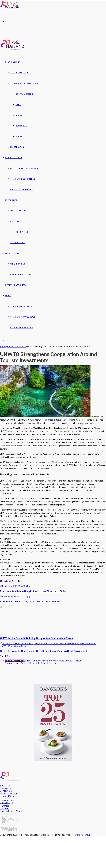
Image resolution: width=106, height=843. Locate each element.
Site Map (4, 808)
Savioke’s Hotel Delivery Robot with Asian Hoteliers (30, 663)
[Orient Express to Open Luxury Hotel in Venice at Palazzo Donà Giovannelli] (53, 646)
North (19, 115)
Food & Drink (12, 253)
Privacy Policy (7, 796)
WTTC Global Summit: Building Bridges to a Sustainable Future (36, 638)
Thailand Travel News (23, 317)
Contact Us (6, 791)
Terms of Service (9, 793)
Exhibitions (22, 232)
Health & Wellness (16, 285)
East (18, 105)
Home (3, 346)
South (19, 136)
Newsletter (6, 788)
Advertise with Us (9, 803)
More (8, 296)
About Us (5, 785)
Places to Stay (13, 158)
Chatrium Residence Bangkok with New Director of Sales (33, 591)
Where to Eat (17, 264)
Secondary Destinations (24, 83)
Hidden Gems (17, 147)
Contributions (7, 800)
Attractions (17, 243)
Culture (15, 221)
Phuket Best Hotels (21, 190)
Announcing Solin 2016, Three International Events (30, 601)
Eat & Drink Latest (21, 274)
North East (22, 126)
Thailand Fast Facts (22, 306)
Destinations (12, 62)
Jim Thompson (18, 211)
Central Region (24, 94)
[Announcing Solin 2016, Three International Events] (15, 596)
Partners (4, 806)
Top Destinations (20, 73)
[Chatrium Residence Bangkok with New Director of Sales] (15, 586)
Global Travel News (21, 328)
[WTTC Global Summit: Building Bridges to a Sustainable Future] (25, 633)
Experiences (12, 200)
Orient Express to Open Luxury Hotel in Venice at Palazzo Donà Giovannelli (43, 651)
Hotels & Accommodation (24, 168)
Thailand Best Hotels (22, 179)
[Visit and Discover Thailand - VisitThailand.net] (9, 9)
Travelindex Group (81, 835)
